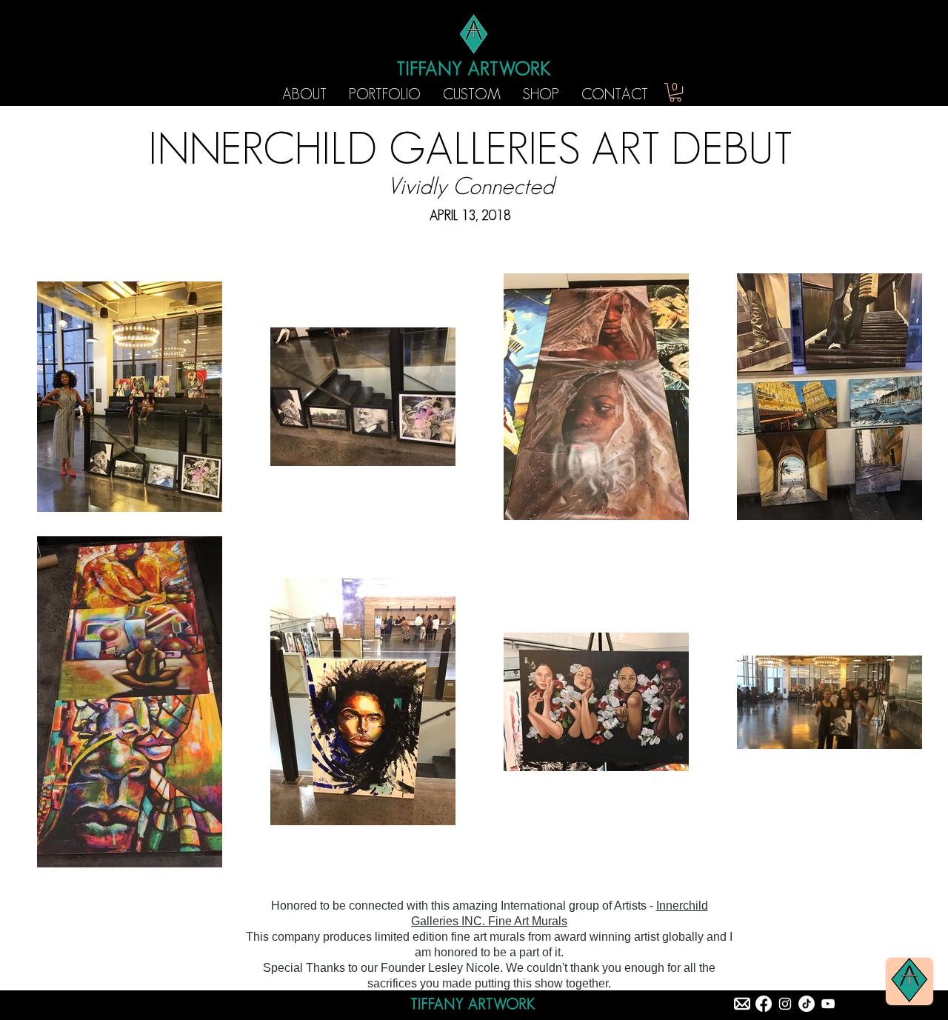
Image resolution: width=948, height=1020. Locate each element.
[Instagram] (785, 1004)
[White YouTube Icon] (828, 1004)
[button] (675, 92)
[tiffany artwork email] (742, 1004)
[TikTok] (806, 1004)
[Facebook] (763, 1004)
